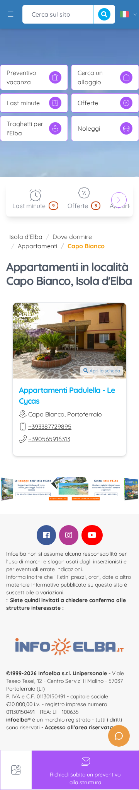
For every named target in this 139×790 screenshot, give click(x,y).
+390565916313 (49, 439)
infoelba (17, 719)
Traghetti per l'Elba (25, 128)
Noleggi (89, 128)
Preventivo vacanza (21, 77)
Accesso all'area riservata (79, 727)
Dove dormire (72, 237)
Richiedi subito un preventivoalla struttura (85, 778)
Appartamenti (37, 246)
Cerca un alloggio (90, 77)
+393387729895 (49, 426)
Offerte (88, 103)
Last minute (23, 103)
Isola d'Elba (25, 237)
